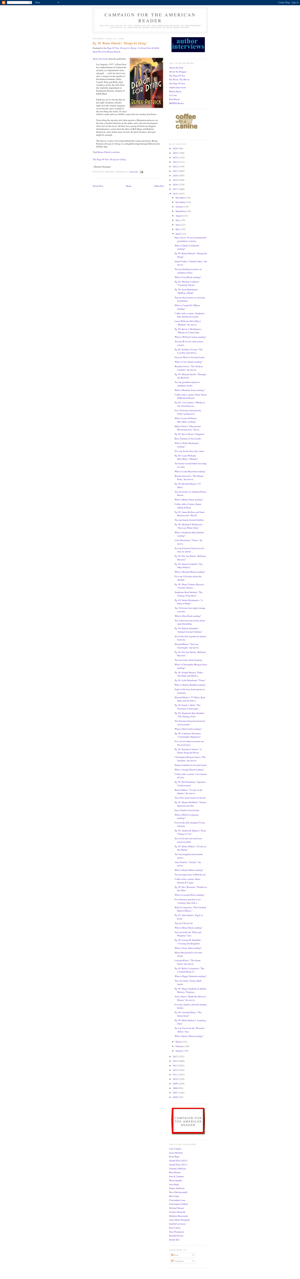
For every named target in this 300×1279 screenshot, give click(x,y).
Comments (178, 1260)
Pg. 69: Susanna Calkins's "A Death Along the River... (188, 751)
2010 (175, 1079)
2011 (175, 1074)
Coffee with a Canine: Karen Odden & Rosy (188, 505)
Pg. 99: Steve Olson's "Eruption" (190, 434)
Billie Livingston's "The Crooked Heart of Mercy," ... (190, 909)
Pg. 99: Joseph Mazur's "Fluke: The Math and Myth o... (189, 674)
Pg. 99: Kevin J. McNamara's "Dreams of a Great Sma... (188, 331)
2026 (175, 148)
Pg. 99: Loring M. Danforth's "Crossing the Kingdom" (188, 941)
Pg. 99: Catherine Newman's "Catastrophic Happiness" (188, 735)
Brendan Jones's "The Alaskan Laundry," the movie (189, 368)
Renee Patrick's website (109, 152)
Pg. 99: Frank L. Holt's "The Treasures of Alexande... (188, 707)
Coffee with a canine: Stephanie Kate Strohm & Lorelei (190, 315)
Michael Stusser (176, 1207)
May (178, 229)
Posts (176, 1255)
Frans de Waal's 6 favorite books (190, 357)
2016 (175, 193)
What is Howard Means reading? (190, 571)
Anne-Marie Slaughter (179, 1219)
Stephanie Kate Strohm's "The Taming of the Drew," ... (188, 594)
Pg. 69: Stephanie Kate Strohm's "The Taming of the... (190, 715)
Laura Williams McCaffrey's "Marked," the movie (188, 323)
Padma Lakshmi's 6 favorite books (191, 765)
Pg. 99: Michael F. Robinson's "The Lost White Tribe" (189, 526)
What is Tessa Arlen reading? (188, 948)
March (179, 1041)
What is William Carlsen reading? (190, 336)
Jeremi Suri (174, 1239)
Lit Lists (173, 95)
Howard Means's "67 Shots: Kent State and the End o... (190, 699)
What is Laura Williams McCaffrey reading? (186, 420)
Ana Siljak (174, 1184)
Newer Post (98, 185)
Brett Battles (175, 1172)
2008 (175, 1088)
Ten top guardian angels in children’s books (187, 384)
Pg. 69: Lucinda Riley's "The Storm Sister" (188, 1014)
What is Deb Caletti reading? (188, 728)
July (178, 220)
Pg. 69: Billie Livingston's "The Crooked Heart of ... (189, 970)
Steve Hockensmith (178, 1192)
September (181, 211)
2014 (175, 1061)
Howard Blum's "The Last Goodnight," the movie (187, 646)
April (178, 233)
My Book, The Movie (179, 79)
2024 (175, 157)
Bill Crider (174, 1196)
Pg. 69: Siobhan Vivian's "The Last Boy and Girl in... (189, 351)
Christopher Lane (177, 1200)
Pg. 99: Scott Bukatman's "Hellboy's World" (186, 291)
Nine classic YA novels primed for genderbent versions (190, 239)
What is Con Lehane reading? (188, 361)
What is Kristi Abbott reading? (189, 1036)
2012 (175, 1070)
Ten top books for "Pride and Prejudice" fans (188, 934)
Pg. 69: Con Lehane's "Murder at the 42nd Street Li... (190, 404)
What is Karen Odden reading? (189, 870)
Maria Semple (175, 1180)
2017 (175, 189)
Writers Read (175, 91)
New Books (174, 99)
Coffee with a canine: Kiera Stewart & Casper (187, 880)
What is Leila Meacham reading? (190, 471)
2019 (175, 180)
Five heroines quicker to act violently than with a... (188, 901)
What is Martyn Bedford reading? (190, 684)
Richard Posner (176, 1235)
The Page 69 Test (177, 75)
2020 (175, 175)
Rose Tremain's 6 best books (188, 438)
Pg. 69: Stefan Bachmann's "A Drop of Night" (188, 602)
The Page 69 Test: (109, 159)
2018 (175, 184)
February (180, 1046)
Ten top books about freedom (188, 659)
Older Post (159, 185)
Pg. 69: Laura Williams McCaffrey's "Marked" (186, 457)
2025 (175, 152)
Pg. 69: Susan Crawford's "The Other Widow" (189, 565)
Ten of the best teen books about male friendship (190, 622)
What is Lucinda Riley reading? (190, 894)
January (179, 1050)
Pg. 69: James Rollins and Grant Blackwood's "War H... (190, 513)
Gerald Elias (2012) (178, 1160)
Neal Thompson (176, 1231)
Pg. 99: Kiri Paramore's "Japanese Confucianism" (190, 783)
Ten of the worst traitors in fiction (190, 797)
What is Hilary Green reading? (189, 499)
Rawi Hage (174, 1156)
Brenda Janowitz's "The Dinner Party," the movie (189, 477)
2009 (175, 1083)
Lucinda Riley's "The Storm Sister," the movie (188, 962)
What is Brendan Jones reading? (190, 390)
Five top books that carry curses (189, 451)
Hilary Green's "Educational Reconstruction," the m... (188, 428)
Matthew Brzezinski (178, 1215)
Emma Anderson (177, 1188)
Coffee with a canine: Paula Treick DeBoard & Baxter (191, 396)
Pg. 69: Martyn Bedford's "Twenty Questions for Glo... (190, 804)
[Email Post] (141, 172)
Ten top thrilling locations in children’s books (188, 271)
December (180, 197)
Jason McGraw (176, 1152)
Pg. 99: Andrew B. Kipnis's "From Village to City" (190, 832)
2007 (175, 1092)
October (180, 206)
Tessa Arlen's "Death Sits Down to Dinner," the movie (190, 998)
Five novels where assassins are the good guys (189, 743)
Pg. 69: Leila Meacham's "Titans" (190, 680)
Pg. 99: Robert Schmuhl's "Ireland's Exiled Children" (188, 630)
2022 (175, 166)
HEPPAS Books (176, 103)
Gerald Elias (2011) (178, 1164)
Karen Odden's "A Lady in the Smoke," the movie (188, 791)
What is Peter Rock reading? (188, 616)
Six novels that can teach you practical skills (188, 840)
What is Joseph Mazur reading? (189, 769)
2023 (175, 162)
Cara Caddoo (175, 1148)
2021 (175, 171)
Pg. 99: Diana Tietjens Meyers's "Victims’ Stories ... (189, 586)
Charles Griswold (177, 1211)
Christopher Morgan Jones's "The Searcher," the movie (190, 758)
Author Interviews (177, 87)
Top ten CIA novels (184, 923)
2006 (175, 1097)
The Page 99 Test (177, 83)
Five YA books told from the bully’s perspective (188, 412)
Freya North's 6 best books (187, 810)
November (181, 202)
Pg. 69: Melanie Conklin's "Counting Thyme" (187, 283)
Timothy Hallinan (177, 1168)
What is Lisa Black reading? (188, 277)
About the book (100, 58)
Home (128, 185)
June (178, 224)
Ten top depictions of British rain (190, 874)
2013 (175, 1065)
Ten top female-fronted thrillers (189, 519)
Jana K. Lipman (176, 1176)
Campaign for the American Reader (150, 17)
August (179, 215)
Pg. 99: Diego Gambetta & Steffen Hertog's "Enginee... (190, 990)
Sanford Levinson (177, 1223)
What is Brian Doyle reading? (188, 927)
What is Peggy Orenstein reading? (190, 976)
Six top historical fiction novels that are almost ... (189, 550)
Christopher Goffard (178, 1204)
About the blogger (177, 71)
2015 (175, 1056)
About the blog (176, 67)
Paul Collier (174, 1227)
